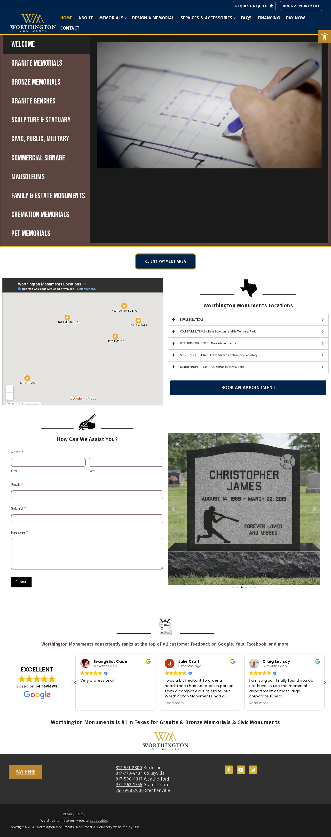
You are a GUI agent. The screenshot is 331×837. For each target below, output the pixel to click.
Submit (21, 581)
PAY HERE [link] (25, 772)
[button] (173, 509)
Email (17, 484)
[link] (324, 36)
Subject (18, 508)
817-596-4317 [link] (129, 779)
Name (17, 452)
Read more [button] (174, 703)
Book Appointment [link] (301, 6)
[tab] (46, 44)
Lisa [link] (137, 827)
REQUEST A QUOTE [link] (251, 6)
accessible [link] (98, 821)
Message (19, 532)
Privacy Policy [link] (74, 814)
